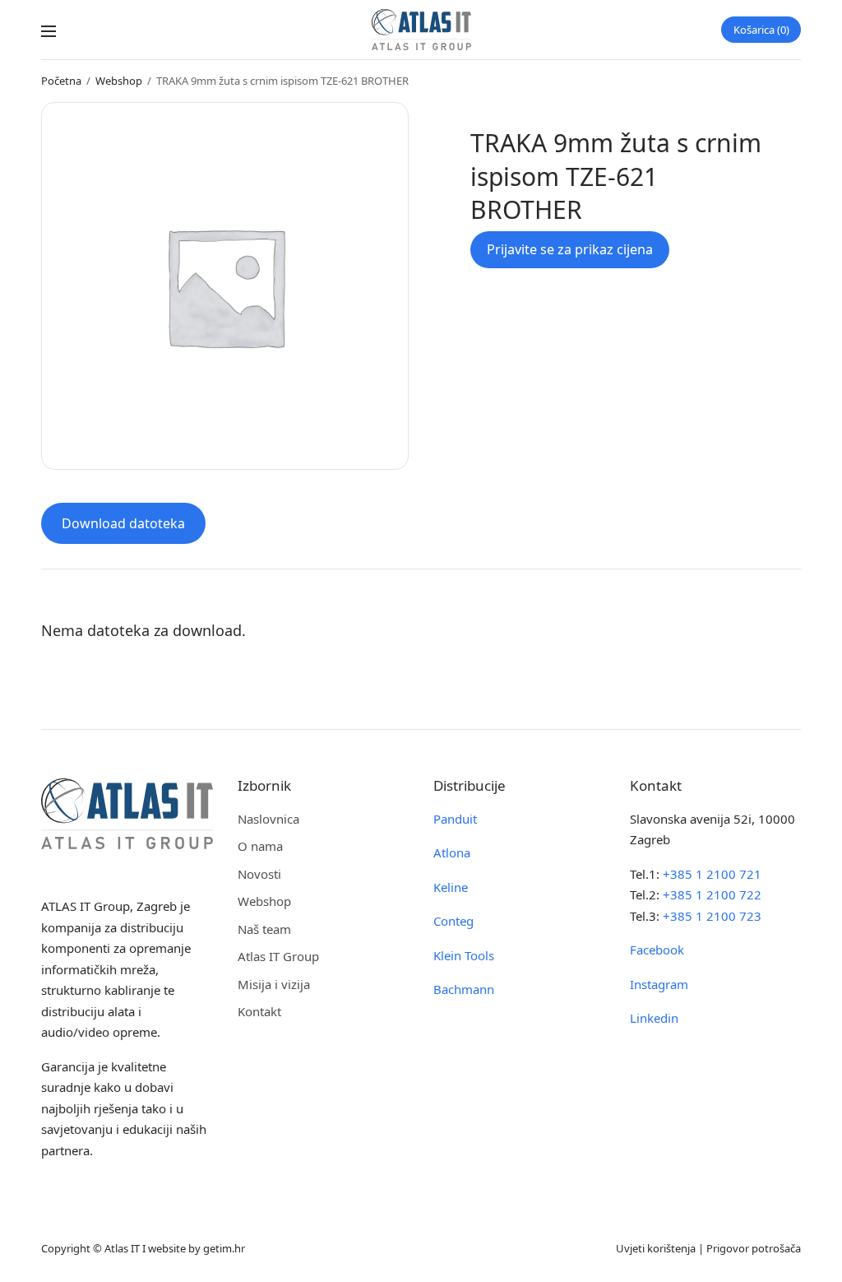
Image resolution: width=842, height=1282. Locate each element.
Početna (61, 80)
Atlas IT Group (278, 956)
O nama (260, 846)
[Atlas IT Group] (421, 29)
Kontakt (259, 1011)
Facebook (657, 949)
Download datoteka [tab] (123, 523)
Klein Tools (463, 955)
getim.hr (224, 1248)
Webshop (118, 80)
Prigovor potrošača (753, 1248)
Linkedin (654, 1018)
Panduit (455, 819)
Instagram (659, 984)
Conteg (453, 921)
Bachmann (463, 989)
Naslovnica (268, 819)
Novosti (259, 874)
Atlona (451, 852)
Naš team (264, 929)
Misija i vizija (274, 984)
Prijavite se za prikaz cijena (570, 249)
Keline (450, 887)
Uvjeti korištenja (656, 1248)
